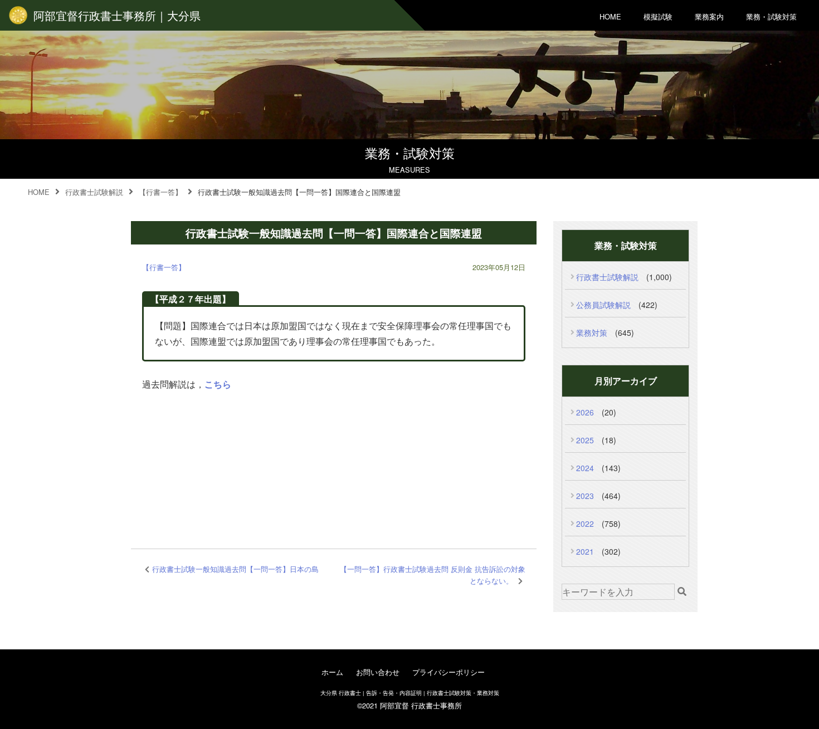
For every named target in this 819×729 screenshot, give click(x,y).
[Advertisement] (333, 456)
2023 (585, 495)
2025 (585, 440)
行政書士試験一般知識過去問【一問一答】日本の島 (235, 569)
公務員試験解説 (603, 304)
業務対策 (591, 332)
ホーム (332, 672)
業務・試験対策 (771, 16)
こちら (217, 384)
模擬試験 (658, 16)
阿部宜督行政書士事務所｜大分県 (117, 15)
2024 (585, 467)
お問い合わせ (377, 672)
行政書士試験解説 (607, 276)
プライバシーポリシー (448, 672)
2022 (585, 523)
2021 (585, 551)
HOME (610, 16)
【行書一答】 (164, 267)
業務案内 (709, 16)
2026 (585, 412)
